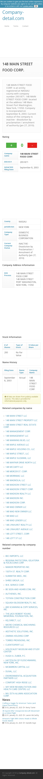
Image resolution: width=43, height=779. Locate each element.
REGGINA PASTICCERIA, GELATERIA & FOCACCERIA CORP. (21, 561)
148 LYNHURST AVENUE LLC (19, 529)
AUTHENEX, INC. (13, 593)
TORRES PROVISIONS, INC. (17, 640)
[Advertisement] (21, 44)
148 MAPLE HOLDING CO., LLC (20, 449)
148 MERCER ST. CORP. (16, 471)
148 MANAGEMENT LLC (16, 435)
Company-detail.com (13, 15)
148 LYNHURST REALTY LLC (18, 524)
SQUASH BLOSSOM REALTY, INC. (21, 602)
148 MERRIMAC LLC (14, 475)
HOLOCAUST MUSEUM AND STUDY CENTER (22, 650)
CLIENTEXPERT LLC (14, 644)
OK (36, 6)
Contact (25, 26)
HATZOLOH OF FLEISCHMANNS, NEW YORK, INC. (20, 661)
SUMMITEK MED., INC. (16, 575)
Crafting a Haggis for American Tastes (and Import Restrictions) (19, 704)
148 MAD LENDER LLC (16, 520)
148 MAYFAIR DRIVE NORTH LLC (20, 462)
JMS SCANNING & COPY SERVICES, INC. (21, 608)
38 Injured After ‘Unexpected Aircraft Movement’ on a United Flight (21, 712)
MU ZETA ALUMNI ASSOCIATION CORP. (20, 694)
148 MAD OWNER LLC (15, 507)
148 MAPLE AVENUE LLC (17, 444)
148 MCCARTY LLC (14, 466)
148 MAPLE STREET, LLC (17, 453)
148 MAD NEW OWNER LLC (18, 511)
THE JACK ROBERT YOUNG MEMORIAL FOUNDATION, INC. (19, 614)
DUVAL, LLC (11, 671)
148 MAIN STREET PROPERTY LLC (21, 420)
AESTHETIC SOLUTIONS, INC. (19, 631)
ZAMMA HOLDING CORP (17, 635)
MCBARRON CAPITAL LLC (17, 666)
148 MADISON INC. (14, 498)
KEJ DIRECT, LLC (13, 620)
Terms (15, 26)
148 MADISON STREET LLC (18, 484)
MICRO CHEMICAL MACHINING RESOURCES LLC (19, 625)
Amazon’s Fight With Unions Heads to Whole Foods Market (19, 719)
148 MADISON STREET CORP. (19, 489)
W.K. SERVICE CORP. (14, 584)
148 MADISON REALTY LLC (18, 493)
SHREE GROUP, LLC (14, 580)
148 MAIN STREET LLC (16, 415)
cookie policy (28, 6)
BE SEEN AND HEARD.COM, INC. (20, 589)
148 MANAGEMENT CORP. (18, 431)
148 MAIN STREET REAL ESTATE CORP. (20, 425)
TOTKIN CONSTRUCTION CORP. (20, 598)
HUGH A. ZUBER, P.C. (15, 655)
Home (6, 26)
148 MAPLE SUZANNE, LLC (18, 458)
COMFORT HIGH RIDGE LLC (18, 682)
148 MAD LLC (11, 515)
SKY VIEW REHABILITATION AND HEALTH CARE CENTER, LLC (20, 688)
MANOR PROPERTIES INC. (17, 567)
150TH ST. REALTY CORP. (17, 571)
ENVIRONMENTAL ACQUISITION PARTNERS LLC (20, 677)
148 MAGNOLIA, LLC (15, 480)
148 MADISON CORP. (15, 502)
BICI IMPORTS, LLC (14, 556)
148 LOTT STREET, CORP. (17, 533)
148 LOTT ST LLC (13, 538)
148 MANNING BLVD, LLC (17, 440)
